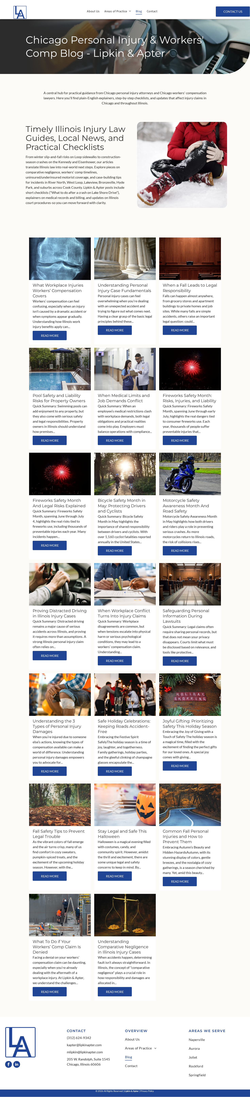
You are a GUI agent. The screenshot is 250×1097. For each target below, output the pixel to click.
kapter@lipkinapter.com (84, 1045)
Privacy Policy (147, 1091)
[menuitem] (93, 9)
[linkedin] (16, 1065)
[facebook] (8, 1065)
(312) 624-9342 (79, 1038)
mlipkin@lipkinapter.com (85, 1052)
